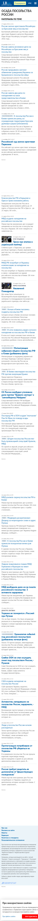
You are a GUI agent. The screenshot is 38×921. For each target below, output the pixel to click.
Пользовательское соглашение (12, 840)
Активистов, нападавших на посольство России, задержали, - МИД (17, 704)
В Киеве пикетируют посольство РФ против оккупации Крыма (18, 372)
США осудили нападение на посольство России (13, 682)
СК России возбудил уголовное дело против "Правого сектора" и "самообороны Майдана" (17, 395)
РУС (30, 3)
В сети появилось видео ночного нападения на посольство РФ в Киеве (18, 331)
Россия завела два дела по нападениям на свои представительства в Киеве (13, 95)
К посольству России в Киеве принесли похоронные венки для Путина (17, 543)
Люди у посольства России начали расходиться (16, 726)
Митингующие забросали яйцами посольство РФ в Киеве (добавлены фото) (18, 351)
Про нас (4, 828)
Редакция (5, 835)
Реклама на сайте (7, 830)
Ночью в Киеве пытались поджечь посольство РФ (15, 310)
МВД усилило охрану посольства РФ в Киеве (18, 498)
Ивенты (4, 833)
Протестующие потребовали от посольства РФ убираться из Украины (16, 748)
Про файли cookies (8, 916)
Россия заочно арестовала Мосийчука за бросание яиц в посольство (18, 27)
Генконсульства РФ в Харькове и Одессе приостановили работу (15, 199)
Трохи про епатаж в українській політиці (17, 243)
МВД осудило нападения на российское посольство (13, 219)
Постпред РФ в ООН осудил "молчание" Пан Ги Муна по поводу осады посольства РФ (18, 418)
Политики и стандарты (9, 838)
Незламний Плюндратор (12, 290)
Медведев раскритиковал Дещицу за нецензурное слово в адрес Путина (18, 520)
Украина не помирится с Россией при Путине (17, 614)
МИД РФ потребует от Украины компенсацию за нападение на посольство (15, 265)
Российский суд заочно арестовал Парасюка (18, 143)
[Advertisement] (19, 176)
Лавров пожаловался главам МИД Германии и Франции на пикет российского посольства (16, 566)
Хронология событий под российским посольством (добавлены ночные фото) (18, 637)
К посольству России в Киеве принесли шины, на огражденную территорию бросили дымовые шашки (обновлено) (17, 120)
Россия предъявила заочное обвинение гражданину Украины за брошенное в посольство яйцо (17, 72)
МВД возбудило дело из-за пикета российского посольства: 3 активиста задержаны (18, 590)
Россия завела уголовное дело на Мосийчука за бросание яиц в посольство (16, 49)
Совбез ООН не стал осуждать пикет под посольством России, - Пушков (17, 660)
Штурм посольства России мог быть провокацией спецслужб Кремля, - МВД (18, 441)
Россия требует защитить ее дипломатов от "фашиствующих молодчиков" (17, 772)
